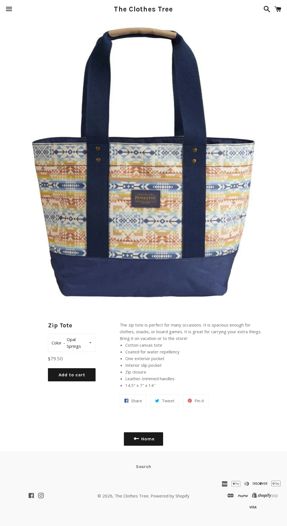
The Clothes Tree (143, 9)
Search (143, 466)
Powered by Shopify (170, 496)
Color (57, 343)
